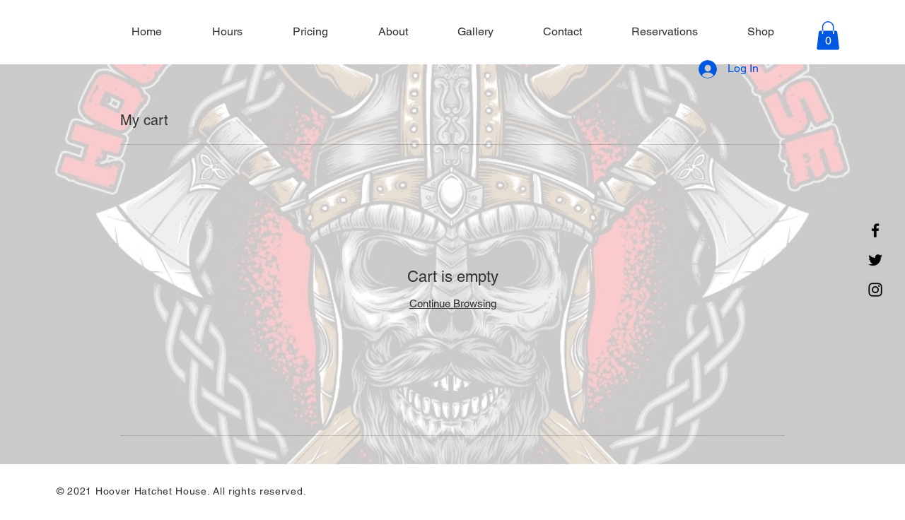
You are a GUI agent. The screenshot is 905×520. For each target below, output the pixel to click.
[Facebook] (875, 230)
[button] (828, 35)
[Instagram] (875, 289)
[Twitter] (875, 260)
